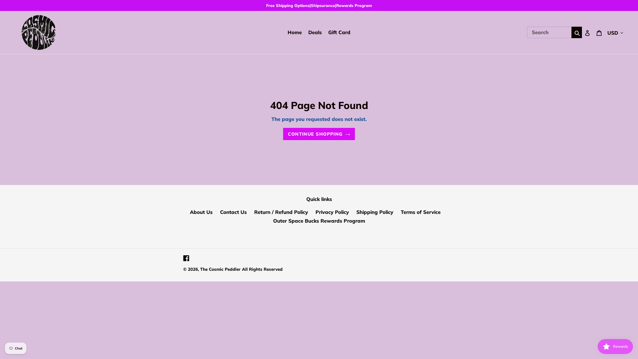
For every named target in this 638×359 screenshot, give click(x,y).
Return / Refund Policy (281, 212)
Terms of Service (421, 212)
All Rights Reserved (262, 269)
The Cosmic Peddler (220, 269)
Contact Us (233, 212)
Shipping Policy (374, 212)
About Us (201, 212)
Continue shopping (315, 134)
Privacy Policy (332, 212)
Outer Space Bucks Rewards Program (319, 221)
